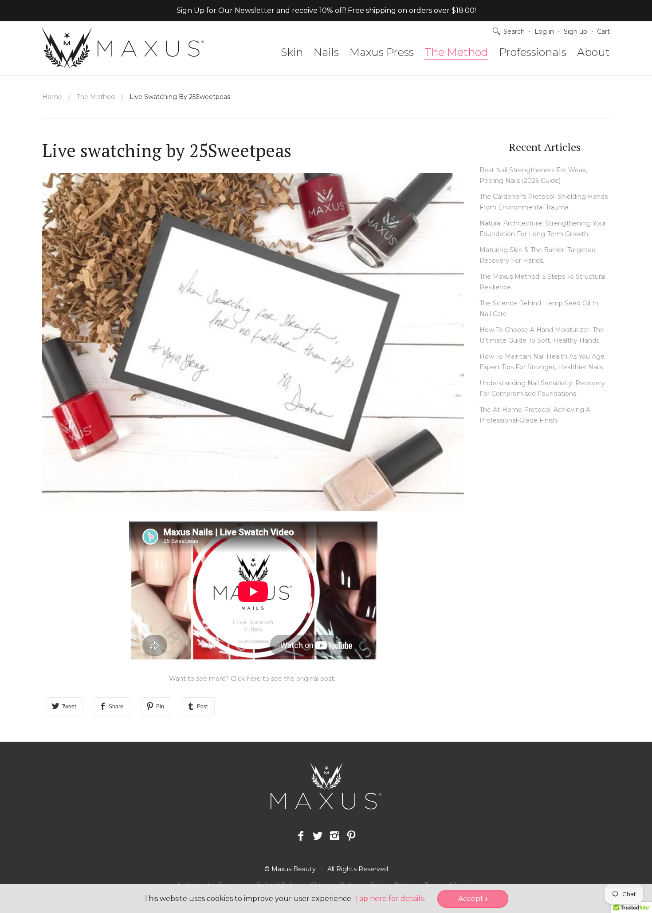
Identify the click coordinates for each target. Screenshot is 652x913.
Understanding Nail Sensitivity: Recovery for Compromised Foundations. (542, 388)
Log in (544, 32)
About (593, 52)
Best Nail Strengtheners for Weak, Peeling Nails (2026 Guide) (533, 175)
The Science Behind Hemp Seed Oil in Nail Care (538, 308)
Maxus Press (382, 52)
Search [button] (514, 32)
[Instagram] (334, 836)
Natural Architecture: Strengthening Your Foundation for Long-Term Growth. (542, 228)
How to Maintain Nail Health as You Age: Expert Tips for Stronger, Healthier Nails (542, 361)
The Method (456, 52)
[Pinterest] (351, 836)
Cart (603, 32)
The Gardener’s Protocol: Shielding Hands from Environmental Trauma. (543, 202)
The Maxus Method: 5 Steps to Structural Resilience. (542, 282)
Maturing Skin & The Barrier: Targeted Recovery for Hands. (537, 255)
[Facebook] (300, 836)
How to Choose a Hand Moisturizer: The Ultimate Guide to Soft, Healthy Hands (541, 335)
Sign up (575, 32)
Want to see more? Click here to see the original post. (253, 679)
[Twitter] (317, 836)
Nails (326, 52)
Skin (292, 52)
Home (52, 97)
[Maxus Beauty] (123, 48)
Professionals (532, 52)
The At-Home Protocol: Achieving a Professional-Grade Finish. (534, 415)
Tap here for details (389, 898)
